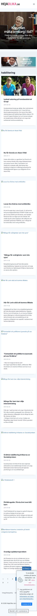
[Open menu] (34, 4)
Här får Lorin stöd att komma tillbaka (18, 302)
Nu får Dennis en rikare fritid (15, 153)
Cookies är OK (26, 604)
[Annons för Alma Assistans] (18, 61)
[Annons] (18, 49)
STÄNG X (27, 569)
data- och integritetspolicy (29, 582)
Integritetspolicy (7, 593)
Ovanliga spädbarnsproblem (15, 552)
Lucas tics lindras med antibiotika (17, 204)
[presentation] (18, 86)
